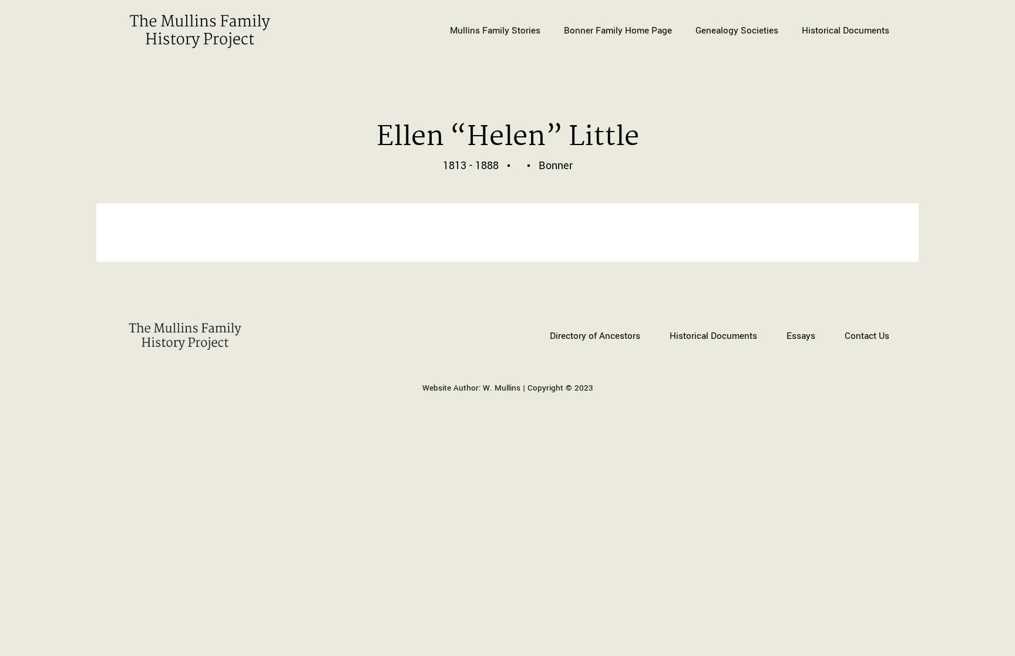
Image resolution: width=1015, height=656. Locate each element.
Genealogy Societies (736, 30)
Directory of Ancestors (595, 336)
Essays (801, 336)
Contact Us (867, 336)
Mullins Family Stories (495, 30)
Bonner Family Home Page (618, 30)
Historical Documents (845, 30)
